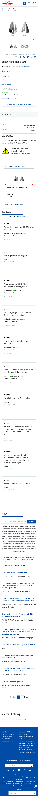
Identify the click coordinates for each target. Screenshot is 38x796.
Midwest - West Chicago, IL (26, 741)
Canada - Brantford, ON (25, 750)
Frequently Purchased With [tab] (15, 166)
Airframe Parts (12, 9)
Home (4, 9)
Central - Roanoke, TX (25, 739)
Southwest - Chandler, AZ (26, 736)
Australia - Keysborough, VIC (27, 752)
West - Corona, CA (24, 734)
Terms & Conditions (27, 777)
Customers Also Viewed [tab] (14, 204)
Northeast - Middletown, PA (26, 743)
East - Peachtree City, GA (26, 745)
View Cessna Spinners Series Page (19, 104)
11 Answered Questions (23, 66)
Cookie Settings (19, 776)
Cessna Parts (21, 9)
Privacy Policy (19, 779)
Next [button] (32, 185)
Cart (35, 3)
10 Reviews (12, 66)
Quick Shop (18, 197)
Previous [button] (5, 185)
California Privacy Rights (11, 774)
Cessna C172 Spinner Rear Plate (17, 188)
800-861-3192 (6, 739)
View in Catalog (20, 719)
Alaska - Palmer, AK (24, 748)
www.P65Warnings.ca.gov (20, 153)
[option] (19, 28)
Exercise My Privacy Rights (25, 774)
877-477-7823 (11, 734)
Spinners (4, 11)
